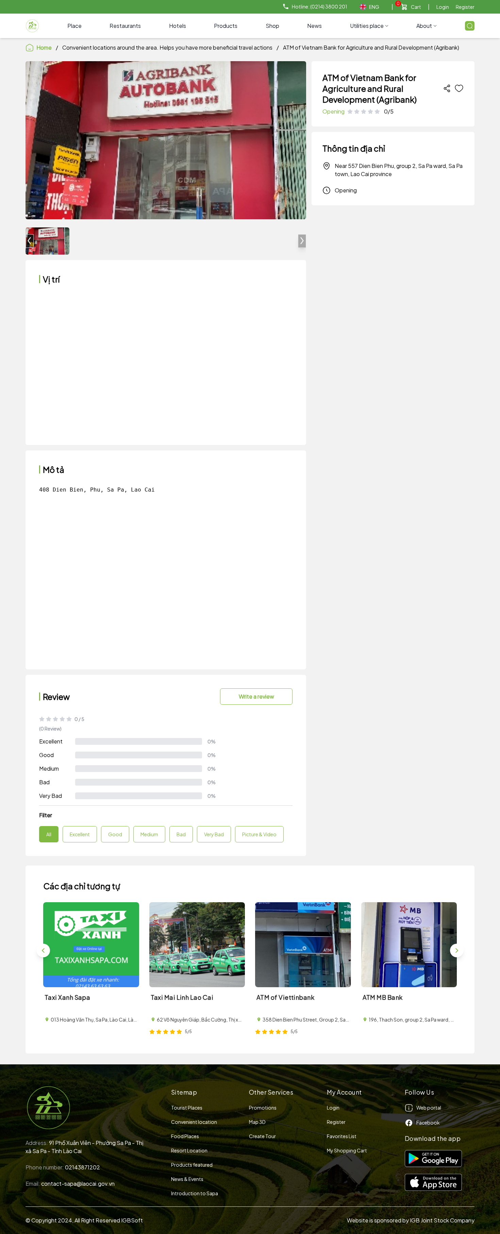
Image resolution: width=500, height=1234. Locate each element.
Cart (416, 7)
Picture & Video (259, 834)
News (314, 25)
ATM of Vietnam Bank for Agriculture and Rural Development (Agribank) (371, 47)
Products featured (192, 1165)
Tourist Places (186, 1107)
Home (44, 47)
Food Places (185, 1136)
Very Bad (50, 795)
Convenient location (194, 1122)
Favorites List (341, 1136)
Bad (44, 782)
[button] (302, 241)
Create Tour (262, 1136)
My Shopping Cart (347, 1150)
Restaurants (125, 25)
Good (46, 754)
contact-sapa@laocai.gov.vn (78, 1183)
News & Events (187, 1179)
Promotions (263, 1107)
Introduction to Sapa (194, 1193)
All (48, 834)
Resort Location (189, 1150)
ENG (374, 7)
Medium (49, 768)
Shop (272, 25)
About (424, 25)
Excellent (51, 741)
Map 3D (257, 1122)
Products (225, 25)
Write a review (256, 696)
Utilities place (367, 25)
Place (74, 25)
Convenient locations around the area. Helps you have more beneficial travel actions (167, 47)
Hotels (177, 25)
